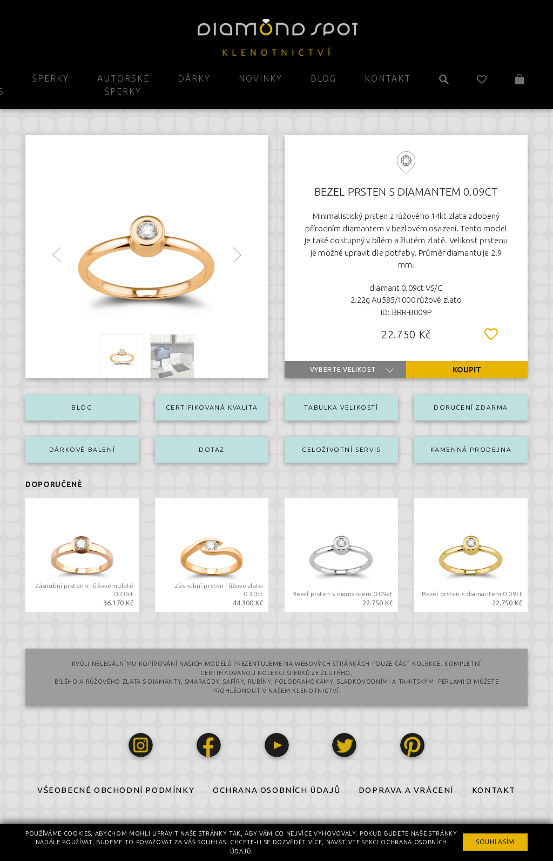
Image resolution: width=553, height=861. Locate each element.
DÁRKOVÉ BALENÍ (82, 449)
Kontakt (388, 78)
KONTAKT (494, 790)
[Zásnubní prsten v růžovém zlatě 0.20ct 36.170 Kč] (82, 554)
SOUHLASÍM (495, 841)
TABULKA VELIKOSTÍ (341, 407)
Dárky (194, 78)
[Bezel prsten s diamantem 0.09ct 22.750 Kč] (341, 554)
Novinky (260, 78)
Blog (323, 78)
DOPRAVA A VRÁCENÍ (406, 790)
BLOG (81, 407)
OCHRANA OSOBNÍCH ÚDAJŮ (276, 790)
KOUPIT (467, 369)
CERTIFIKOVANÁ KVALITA (212, 407)
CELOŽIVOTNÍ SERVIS (341, 449)
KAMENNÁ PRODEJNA (471, 449)
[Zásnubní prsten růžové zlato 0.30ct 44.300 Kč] (211, 554)
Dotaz (212, 449)
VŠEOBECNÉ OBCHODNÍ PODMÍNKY (115, 790)
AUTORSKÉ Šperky (123, 85)
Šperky (50, 78)
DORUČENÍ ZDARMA (471, 407)
